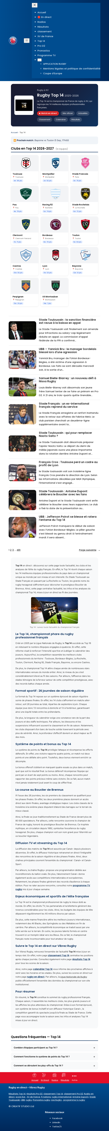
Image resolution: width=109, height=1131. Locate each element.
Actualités (82, 113)
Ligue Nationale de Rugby (73, 976)
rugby (29, 1100)
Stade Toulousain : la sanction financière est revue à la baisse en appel (67, 321)
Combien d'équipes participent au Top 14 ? (54, 1047)
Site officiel (68, 113)
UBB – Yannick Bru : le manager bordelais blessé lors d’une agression (67, 351)
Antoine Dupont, (80, 1096)
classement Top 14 (58, 955)
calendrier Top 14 (43, 969)
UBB (23, 1100)
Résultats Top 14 (17, 1093)
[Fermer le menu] (34, 5)
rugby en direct (35, 976)
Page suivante (89, 550)
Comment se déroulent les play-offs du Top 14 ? (54, 1065)
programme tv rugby (74, 1100)
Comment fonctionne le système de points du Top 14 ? (54, 1056)
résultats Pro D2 (34, 1093)
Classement (44, 119)
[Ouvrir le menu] (27, 40)
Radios (55, 1080)
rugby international (61, 1096)
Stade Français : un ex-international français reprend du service (64, 405)
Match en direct (49, 113)
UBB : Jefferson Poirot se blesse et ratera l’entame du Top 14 (68, 518)
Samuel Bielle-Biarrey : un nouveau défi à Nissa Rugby (67, 380)
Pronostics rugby (41, 1100)
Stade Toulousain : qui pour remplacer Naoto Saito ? (65, 434)
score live (20, 1096)
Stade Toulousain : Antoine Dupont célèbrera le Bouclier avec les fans (63, 493)
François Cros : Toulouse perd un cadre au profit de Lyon (68, 464)
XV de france (33, 1096)
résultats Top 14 (81, 959)
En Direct (45, 1080)
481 (18, 550)
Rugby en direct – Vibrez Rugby (27, 1087)
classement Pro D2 (73, 1093)
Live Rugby (56, 1100)
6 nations (46, 1096)
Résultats (76, 119)
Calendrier (61, 119)
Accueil (14, 132)
